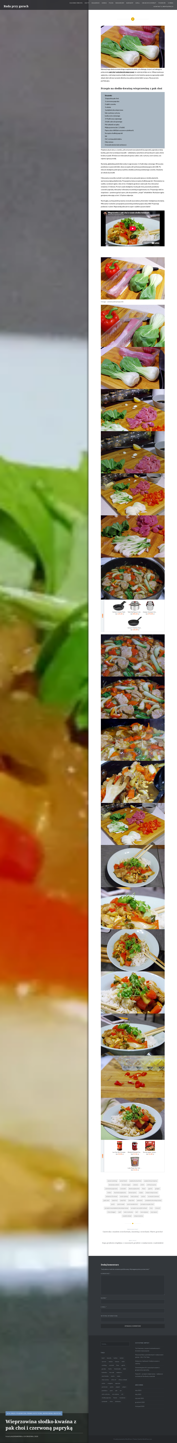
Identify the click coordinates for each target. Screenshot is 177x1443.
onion (143, 1196)
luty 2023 (138, 1390)
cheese (117, 1361)
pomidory (104, 1390)
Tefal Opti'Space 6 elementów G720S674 (135, 612)
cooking (104, 1365)
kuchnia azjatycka (120, 1192)
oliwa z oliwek (122, 1380)
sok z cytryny (128, 1212)
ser (121, 1390)
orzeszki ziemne (153, 1196)
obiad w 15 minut (111, 1196)
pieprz (124, 1387)
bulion (115, 1358)
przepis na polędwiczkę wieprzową (116, 1208)
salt (119, 1212)
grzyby (104, 1369)
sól (137, 1212)
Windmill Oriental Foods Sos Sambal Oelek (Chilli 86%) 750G (135, 1152)
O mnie (170, 3)
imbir (109, 1192)
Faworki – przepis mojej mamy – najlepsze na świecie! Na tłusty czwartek (149, 1375)
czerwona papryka (111, 1188)
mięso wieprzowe (151, 1192)
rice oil (157, 1208)
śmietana (118, 1401)
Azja (8, 1413)
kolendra (104, 1372)
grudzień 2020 (140, 1402)
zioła (111, 1401)
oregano (110, 1383)
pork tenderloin (132, 1204)
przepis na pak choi (147, 1204)
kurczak (111, 1372)
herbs (110, 1369)
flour (143, 1188)
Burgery (129, 3)
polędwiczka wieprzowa (153, 1200)
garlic (150, 1188)
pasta (111, 1387)
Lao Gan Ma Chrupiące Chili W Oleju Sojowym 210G (119, 1152)
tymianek (104, 1401)
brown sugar (126, 1185)
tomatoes (122, 1398)
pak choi (112, 72)
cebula (135, 1185)
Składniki (96, 3)
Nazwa (104, 1298)
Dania (104, 3)
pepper (118, 1387)
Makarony (120, 3)
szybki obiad (127, 1216)
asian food (123, 1181)
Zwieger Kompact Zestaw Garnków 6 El (150, 612)
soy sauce (154, 1212)
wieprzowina (138, 1216)
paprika (123, 1200)
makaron (119, 1372)
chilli (142, 1185)
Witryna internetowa (109, 1316)
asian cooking (112, 1181)
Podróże (162, 3)
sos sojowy (144, 1212)
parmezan (105, 1387)
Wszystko (57, 1413)
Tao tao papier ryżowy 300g (150, 1152)
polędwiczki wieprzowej (125, 72)
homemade (117, 1369)
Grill (138, 3)
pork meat (120, 1204)
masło (113, 1376)
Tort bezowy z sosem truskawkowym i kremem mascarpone (147, 1349)
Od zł (119, 614)
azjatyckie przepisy (150, 1181)
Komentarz (105, 1273)
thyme (115, 1398)
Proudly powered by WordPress (122, 1439)
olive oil (113, 1380)
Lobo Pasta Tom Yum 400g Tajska (135, 1168)
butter (122, 1358)
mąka (141, 1192)
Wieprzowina (48, 1413)
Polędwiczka (21, 1413)
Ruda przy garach (16, 6)
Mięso (13, 1413)
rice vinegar (112, 1212)
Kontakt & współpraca (163, 6)
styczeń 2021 (139, 1398)
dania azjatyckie (134, 1188)
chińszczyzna (151, 1185)
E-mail (103, 1307)
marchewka (105, 1376)
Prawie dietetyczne (34, 1413)
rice (151, 1208)
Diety (87, 3)
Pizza (111, 3)
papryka (131, 1200)
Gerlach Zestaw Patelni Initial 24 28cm (119, 612)
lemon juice (132, 1192)
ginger (157, 1188)
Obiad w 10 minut (149, 3)
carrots (104, 1361)
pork (112, 1204)
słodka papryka (106, 1398)
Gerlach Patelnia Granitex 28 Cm (135, 627)
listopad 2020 (139, 1406)
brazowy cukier (114, 1185)
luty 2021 (138, 1394)
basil (103, 1358)
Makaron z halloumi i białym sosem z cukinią (147, 1362)
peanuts (139, 1200)
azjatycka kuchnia (135, 1181)
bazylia (109, 1358)
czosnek (123, 1188)
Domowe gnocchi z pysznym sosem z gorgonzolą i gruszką (147, 1369)
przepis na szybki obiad (139, 1208)
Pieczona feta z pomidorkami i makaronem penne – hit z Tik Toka (149, 1356)
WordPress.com (147, 1439)
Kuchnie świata (76, 3)
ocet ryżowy (124, 1196)
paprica (114, 1200)
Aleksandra (16, 1436)
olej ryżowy (134, 1196)
